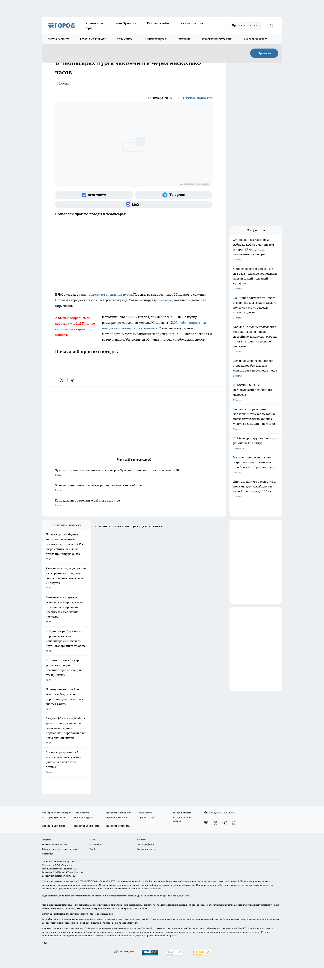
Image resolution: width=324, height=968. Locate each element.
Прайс (92, 849)
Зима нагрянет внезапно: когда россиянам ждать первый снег (98, 487)
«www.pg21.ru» (68, 861)
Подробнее (141, 908)
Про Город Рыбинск (116, 817)
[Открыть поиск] (271, 25)
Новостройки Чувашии (216, 39)
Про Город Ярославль (53, 817)
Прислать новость (244, 25)
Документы (124, 39)
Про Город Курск (83, 817)
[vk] (61, 380)
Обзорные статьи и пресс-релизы (59, 849)
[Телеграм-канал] (174, 195)
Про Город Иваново (181, 812)
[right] (278, 39)
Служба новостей (198, 98)
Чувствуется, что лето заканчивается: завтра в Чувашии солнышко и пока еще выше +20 (117, 472)
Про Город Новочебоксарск (56, 812)
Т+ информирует (154, 39)
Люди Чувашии (124, 23)
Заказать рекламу (255, 39)
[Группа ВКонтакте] (94, 195)
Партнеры (47, 853)
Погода (63, 83)
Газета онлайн (158, 23)
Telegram (46, 839)
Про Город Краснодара (118, 825)
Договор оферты (145, 844)
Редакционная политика (54, 844)
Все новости (93, 23)
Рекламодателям (192, 23)
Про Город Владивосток (86, 825)
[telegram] (73, 380)
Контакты (142, 839)
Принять (264, 53)
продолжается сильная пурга (109, 294)
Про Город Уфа (146, 817)
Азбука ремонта (58, 39)
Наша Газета (145, 812)
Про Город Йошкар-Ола (118, 812)
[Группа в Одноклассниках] (215, 822)
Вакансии (183, 39)
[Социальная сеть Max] (134, 204)
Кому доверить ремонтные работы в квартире (87, 503)
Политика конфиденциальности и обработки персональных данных (77, 913)
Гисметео (165, 300)
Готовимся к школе (93, 39)
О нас (92, 839)
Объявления (95, 844)
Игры (88, 28)
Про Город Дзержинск (53, 825)
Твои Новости (81, 812)
